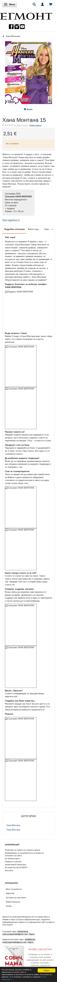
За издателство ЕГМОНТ (16, 867)
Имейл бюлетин (13, 902)
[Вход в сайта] (42, 4)
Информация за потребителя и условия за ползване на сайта (24, 854)
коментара (20, 125)
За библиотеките (12, 859)
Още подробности (11, 220)
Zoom (29, 109)
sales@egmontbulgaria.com (15, 934)
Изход (8, 906)
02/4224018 (23, 931)
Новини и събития (13, 862)
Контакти (9, 870)
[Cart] (51, 4)
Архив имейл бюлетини (15, 865)
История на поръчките (16, 898)
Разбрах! (46, 970)
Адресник (10, 893)
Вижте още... (34, 229)
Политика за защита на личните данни (22, 850)
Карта (32, 934)
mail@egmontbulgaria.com (14, 942)
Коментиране (35, 125)
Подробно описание (14, 229)
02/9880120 (30, 939)
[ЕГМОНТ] (26, 15)
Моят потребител (14, 889)
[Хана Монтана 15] (28, 72)
